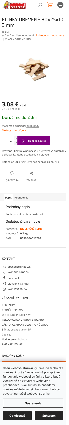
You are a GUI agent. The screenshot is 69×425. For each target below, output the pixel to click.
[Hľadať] (40, 5)
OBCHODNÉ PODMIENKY (16, 314)
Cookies (6, 334)
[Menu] (60, 5)
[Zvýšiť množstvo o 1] (15, 138)
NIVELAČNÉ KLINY (31, 228)
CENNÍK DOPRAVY (12, 310)
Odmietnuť (17, 415)
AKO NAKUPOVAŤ (12, 344)
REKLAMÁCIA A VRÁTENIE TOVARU (23, 319)
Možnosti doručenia (14, 130)
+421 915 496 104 (18, 272)
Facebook (14, 278)
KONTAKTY (8, 305)
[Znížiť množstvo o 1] (15, 143)
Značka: (18, 39)
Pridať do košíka (36, 140)
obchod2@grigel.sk (19, 266)
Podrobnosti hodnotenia (50, 35)
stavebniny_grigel (18, 283)
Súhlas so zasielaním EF (16, 329)
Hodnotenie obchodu (14, 339)
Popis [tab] (8, 197)
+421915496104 (17, 289)
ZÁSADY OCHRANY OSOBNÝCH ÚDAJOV (25, 324)
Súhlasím (49, 415)
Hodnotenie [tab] (21, 197)
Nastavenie (33, 403)
